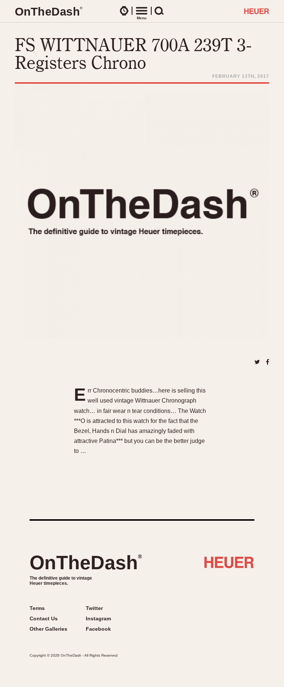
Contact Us (44, 618)
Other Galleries (48, 629)
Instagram (98, 618)
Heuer (229, 565)
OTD (48, 11)
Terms (37, 608)
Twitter (94, 608)
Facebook (98, 629)
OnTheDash (86, 562)
